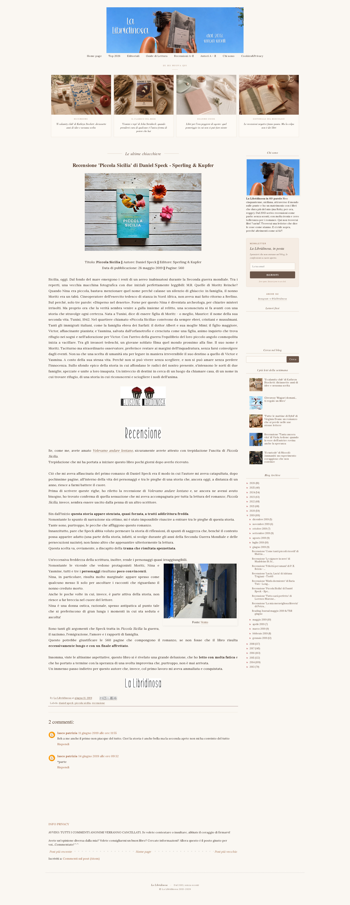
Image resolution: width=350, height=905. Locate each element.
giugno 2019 (259, 547)
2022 (252, 501)
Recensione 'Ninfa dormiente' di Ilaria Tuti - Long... (273, 582)
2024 (253, 492)
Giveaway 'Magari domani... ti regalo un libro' (280, 399)
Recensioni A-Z (184, 56)
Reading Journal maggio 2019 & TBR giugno (272, 612)
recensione (98, 703)
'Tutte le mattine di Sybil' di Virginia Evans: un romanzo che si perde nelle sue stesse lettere (281, 420)
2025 (252, 487)
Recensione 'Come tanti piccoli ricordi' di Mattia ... (275, 553)
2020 (253, 510)
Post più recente (60, 851)
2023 (252, 497)
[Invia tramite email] (101, 698)
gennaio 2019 (260, 638)
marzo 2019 (259, 628)
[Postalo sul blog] (105, 698)
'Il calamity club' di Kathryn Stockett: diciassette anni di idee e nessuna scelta (281, 382)
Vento (204, 622)
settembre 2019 (261, 533)
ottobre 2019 (260, 528)
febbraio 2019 (260, 633)
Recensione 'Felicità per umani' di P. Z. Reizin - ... (273, 568)
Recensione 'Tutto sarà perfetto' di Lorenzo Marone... (272, 597)
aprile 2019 (258, 624)
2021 (252, 506)
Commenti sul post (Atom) (81, 858)
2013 (252, 666)
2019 (252, 515)
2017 (252, 648)
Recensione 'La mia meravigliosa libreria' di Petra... (275, 605)
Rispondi (63, 744)
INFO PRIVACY (58, 824)
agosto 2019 (259, 538)
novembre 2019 (261, 524)
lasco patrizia (67, 733)
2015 (252, 657)
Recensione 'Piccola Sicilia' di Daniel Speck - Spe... (272, 590)
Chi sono (228, 56)
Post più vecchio (226, 851)
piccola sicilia (83, 703)
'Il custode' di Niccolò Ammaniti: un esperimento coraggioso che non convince (280, 457)
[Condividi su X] (108, 698)
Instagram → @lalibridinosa (272, 298)
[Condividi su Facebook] (112, 698)
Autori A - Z (208, 56)
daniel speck (66, 703)
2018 (252, 643)
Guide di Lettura (157, 56)
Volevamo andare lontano (113, 450)
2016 (252, 653)
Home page (94, 56)
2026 (253, 483)
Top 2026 (114, 56)
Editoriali (133, 56)
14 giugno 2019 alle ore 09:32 (98, 756)
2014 (252, 662)
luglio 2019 (258, 542)
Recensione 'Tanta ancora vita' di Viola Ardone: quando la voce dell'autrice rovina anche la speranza (281, 439)
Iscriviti (273, 275)
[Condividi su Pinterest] (115, 698)
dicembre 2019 (260, 519)
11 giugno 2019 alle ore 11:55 (97, 733)
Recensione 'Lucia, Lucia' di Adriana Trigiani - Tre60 (272, 575)
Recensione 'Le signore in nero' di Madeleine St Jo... (271, 560)
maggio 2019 (259, 619)
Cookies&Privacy (252, 56)
